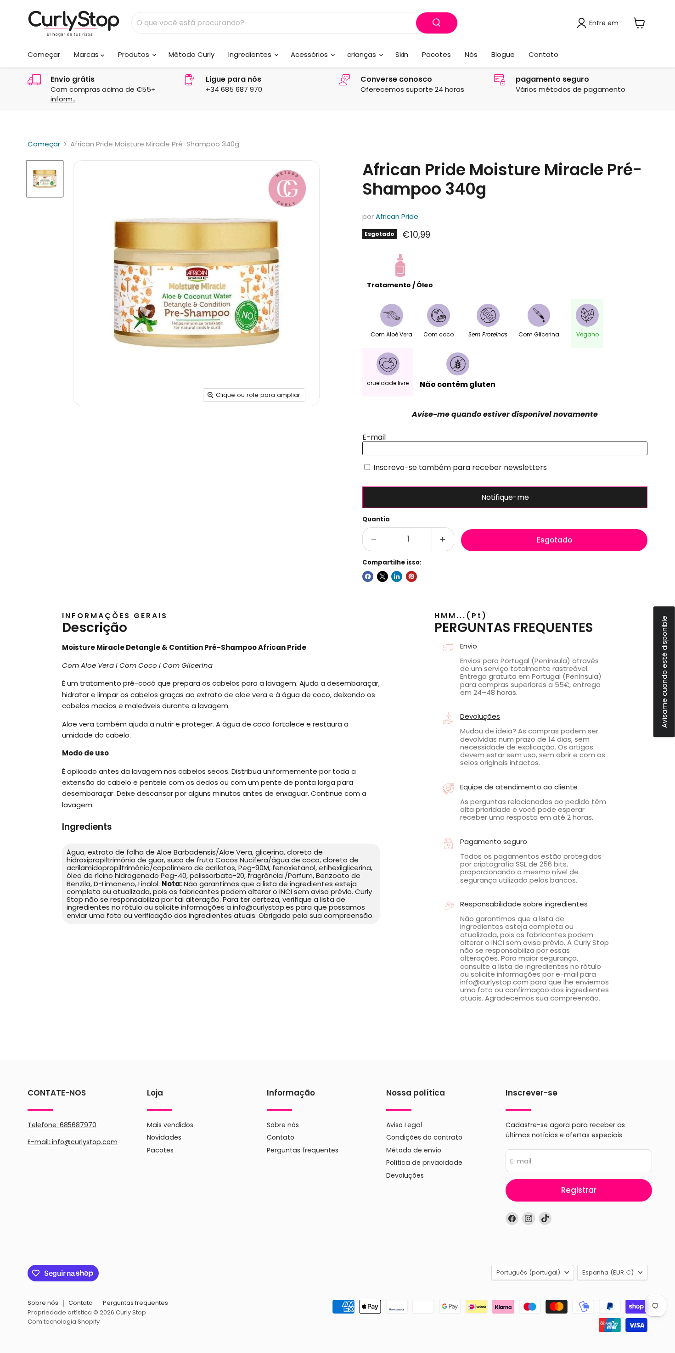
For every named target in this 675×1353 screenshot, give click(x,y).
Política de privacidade (424, 1162)
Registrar (578, 1190)
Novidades (164, 1137)
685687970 (78, 1124)
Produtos (134, 54)
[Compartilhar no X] (382, 576)
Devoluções (480, 716)
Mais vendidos (170, 1124)
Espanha (608, 1272)
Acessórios (310, 54)
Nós (471, 54)
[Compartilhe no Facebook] (367, 576)
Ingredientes (250, 54)
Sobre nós (283, 1124)
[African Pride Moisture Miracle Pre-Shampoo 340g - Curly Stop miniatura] (45, 179)
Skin (401, 54)
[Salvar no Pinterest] (411, 576)
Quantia (376, 519)
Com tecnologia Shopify (64, 1321)
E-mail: (40, 1141)
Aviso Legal (404, 1124)
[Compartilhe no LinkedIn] (396, 576)
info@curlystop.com (85, 1141)
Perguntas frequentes (302, 1150)
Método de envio (413, 1150)
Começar (44, 54)
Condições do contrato (424, 1137)
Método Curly (191, 54)
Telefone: (62, 1124)
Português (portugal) (528, 1272)
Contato (543, 54)
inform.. (63, 99)
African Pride (397, 216)
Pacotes (436, 54)
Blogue (503, 54)
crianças (362, 54)
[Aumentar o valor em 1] (443, 539)
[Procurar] (436, 23)
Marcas (87, 54)
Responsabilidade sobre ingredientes (524, 904)
